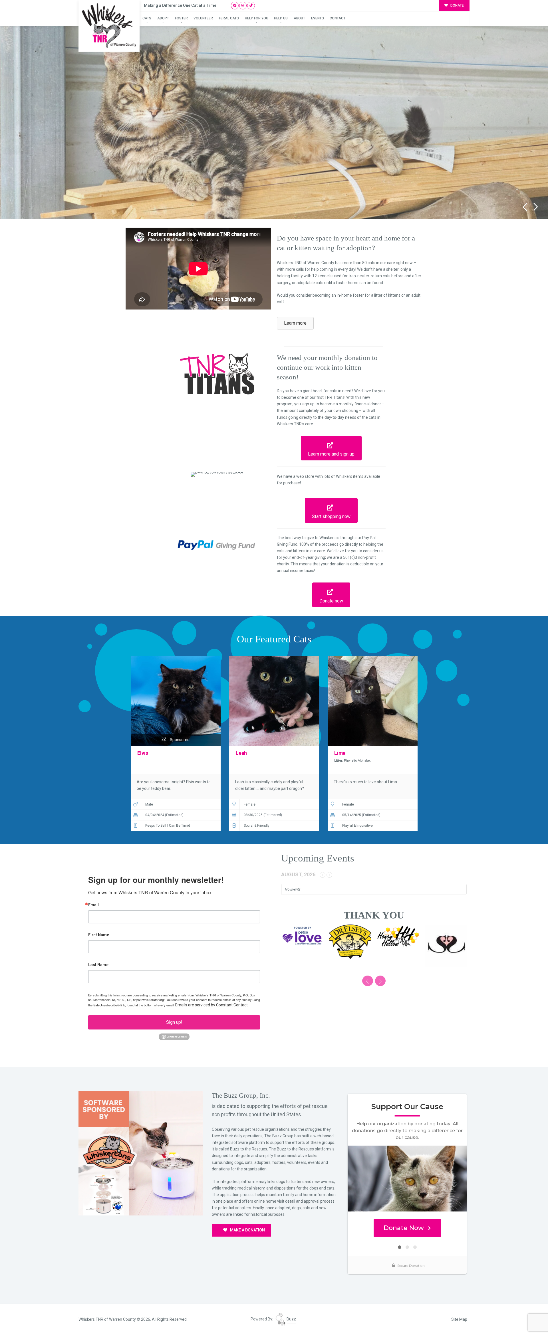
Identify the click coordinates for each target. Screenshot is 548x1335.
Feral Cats (229, 18)
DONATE (457, 5)
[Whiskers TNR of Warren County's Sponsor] (140, 1152)
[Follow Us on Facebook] (235, 5)
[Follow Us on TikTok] (251, 5)
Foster (181, 18)
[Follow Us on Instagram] (243, 5)
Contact (337, 18)
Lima (339, 753)
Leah (241, 753)
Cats (146, 18)
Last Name (98, 965)
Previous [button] (525, 207)
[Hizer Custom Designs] (302, 942)
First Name (98, 935)
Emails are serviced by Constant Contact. (212, 1005)
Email (93, 905)
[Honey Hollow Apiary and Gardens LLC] (350, 936)
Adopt (163, 18)
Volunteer (203, 18)
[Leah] (274, 701)
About (299, 18)
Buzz (291, 1319)
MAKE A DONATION (247, 1230)
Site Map (459, 1319)
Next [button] (536, 207)
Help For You (256, 18)
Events (317, 18)
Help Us (281, 18)
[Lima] (373, 701)
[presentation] (367, 981)
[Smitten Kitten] (398, 946)
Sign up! (174, 1022)
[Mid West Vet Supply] (446, 946)
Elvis (142, 753)
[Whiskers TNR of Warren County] (109, 25)
